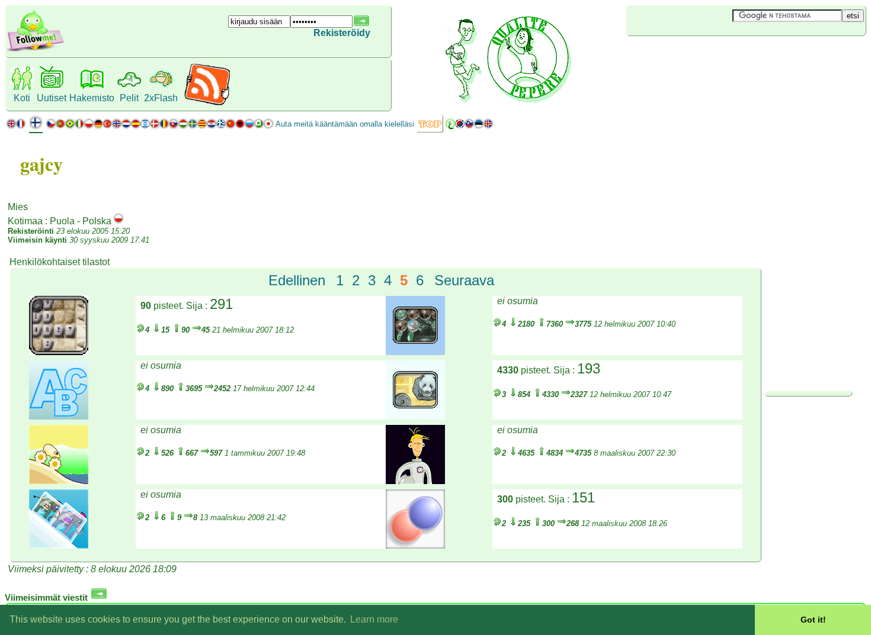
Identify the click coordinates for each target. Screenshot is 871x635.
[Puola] (89, 126)
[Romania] (164, 126)
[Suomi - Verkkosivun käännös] (36, 127)
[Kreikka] (221, 126)
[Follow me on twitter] (35, 50)
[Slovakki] (173, 126)
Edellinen (296, 280)
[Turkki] (107, 126)
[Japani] (268, 126)
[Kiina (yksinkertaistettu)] (230, 126)
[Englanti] (11, 126)
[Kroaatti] (211, 126)
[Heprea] (145, 126)
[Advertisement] (696, 55)
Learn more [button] (374, 619)
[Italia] (79, 126)
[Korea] (460, 126)
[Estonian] (478, 126)
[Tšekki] (51, 126)
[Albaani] (240, 126)
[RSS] (207, 103)
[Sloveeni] (469, 126)
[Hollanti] (126, 126)
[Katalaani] (202, 126)
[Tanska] (154, 126)
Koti (22, 98)
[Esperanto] (259, 126)
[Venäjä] (249, 126)
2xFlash (161, 98)
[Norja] (116, 126)
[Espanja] (135, 126)
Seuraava (464, 280)
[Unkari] (183, 126)
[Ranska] (20, 126)
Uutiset (51, 98)
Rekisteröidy (341, 33)
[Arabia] (450, 126)
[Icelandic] (488, 126)
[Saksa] (98, 126)
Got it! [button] (813, 619)
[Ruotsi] (192, 126)
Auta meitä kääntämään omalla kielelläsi (345, 124)
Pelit (129, 98)
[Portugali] (65, 126)
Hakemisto (91, 98)
